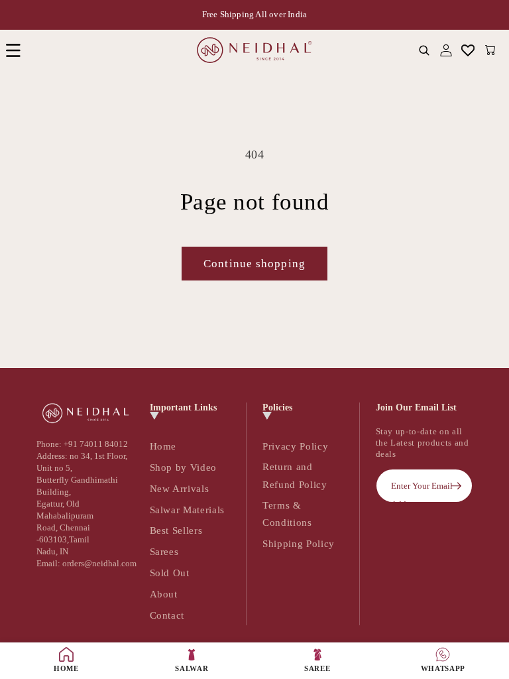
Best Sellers (176, 530)
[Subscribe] (456, 486)
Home (163, 446)
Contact (167, 615)
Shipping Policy (298, 543)
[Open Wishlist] (468, 50)
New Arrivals (179, 488)
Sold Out (170, 572)
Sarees (164, 551)
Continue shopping (254, 263)
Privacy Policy (295, 446)
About (164, 593)
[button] (13, 50)
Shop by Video (183, 467)
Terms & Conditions (287, 513)
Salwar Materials (187, 509)
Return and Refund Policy (294, 475)
